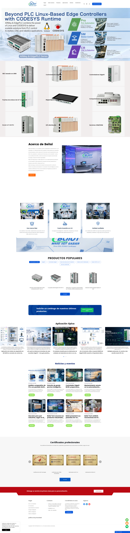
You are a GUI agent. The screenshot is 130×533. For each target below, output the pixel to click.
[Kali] (126, 519)
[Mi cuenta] (89, 4)
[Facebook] (84, 504)
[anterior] (29, 461)
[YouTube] (89, 504)
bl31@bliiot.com (51, 508)
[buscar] (84, 4)
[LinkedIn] (87, 504)
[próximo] (100, 461)
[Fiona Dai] (126, 523)
